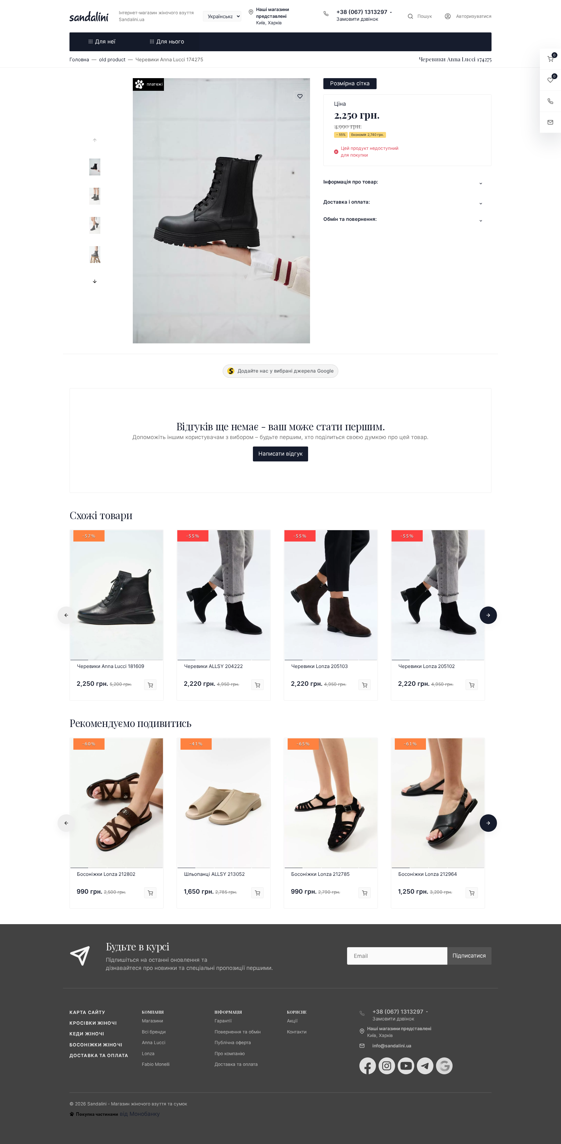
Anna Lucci (153, 1042)
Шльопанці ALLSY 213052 (214, 874)
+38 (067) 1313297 (361, 12)
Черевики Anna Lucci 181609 (110, 666)
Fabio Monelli (155, 1064)
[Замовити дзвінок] (550, 101)
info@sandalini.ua (391, 1045)
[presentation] (95, 140)
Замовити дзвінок (357, 19)
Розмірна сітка (350, 83)
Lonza (148, 1053)
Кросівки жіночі (93, 1023)
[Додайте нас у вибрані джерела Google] (444, 1065)
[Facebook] (367, 1065)
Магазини (152, 1020)
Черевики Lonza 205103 (319, 666)
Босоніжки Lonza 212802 (106, 874)
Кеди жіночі (86, 1033)
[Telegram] (425, 1065)
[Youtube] (406, 1065)
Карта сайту (87, 1012)
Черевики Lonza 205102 (426, 666)
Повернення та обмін (238, 1031)
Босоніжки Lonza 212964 (427, 874)
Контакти (296, 1031)
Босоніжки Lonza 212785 (320, 874)
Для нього (170, 41)
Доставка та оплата (98, 1055)
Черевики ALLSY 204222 (213, 666)
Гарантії (223, 1020)
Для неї (105, 41)
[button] (550, 59)
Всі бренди (154, 1031)
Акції (292, 1020)
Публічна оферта (233, 1042)
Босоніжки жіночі (95, 1044)
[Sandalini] (88, 16)
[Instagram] (387, 1065)
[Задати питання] (550, 122)
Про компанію (230, 1053)
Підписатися (469, 955)
